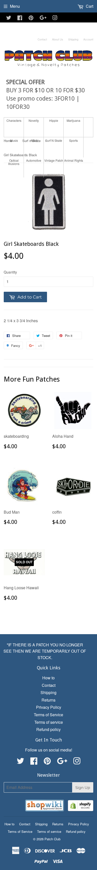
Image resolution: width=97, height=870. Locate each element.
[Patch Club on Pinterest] (31, 18)
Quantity (10, 272)
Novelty (34, 120)
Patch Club (52, 839)
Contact (42, 39)
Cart (89, 6)
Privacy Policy (48, 707)
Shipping (73, 39)
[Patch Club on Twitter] (8, 18)
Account (88, 39)
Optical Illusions (13, 162)
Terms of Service (48, 715)
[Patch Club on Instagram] (54, 18)
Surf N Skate (53, 140)
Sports (73, 140)
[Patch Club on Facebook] (19, 18)
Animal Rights (73, 160)
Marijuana (73, 120)
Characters (13, 120)
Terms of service (48, 722)
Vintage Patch (53, 160)
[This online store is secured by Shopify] (80, 806)
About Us (57, 39)
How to (48, 678)
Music (14, 140)
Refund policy (48, 729)
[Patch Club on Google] (43, 18)
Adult (33, 140)
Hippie (53, 120)
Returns (48, 700)
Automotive (33, 160)
